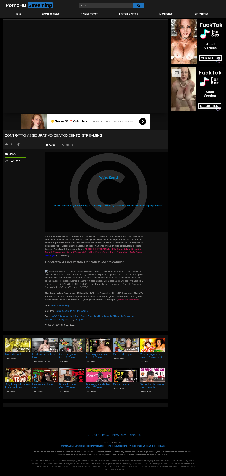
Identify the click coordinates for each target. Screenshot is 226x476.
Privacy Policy (119, 435)
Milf (98, 316)
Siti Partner (201, 14)
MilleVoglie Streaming (123, 316)
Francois (92, 316)
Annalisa (64, 316)
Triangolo (79, 319)
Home (18, 14)
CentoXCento (62, 311)
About (52, 144)
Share (69, 144)
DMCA (105, 435)
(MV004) (55, 316)
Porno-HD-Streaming (128, 299)
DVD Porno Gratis (78, 316)
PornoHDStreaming (54, 319)
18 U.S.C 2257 (92, 435)
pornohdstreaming (60, 305)
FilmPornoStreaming (117, 446)
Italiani (73, 311)
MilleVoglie (82, 311)
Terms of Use (135, 435)
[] (138, 5)
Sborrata (69, 319)
